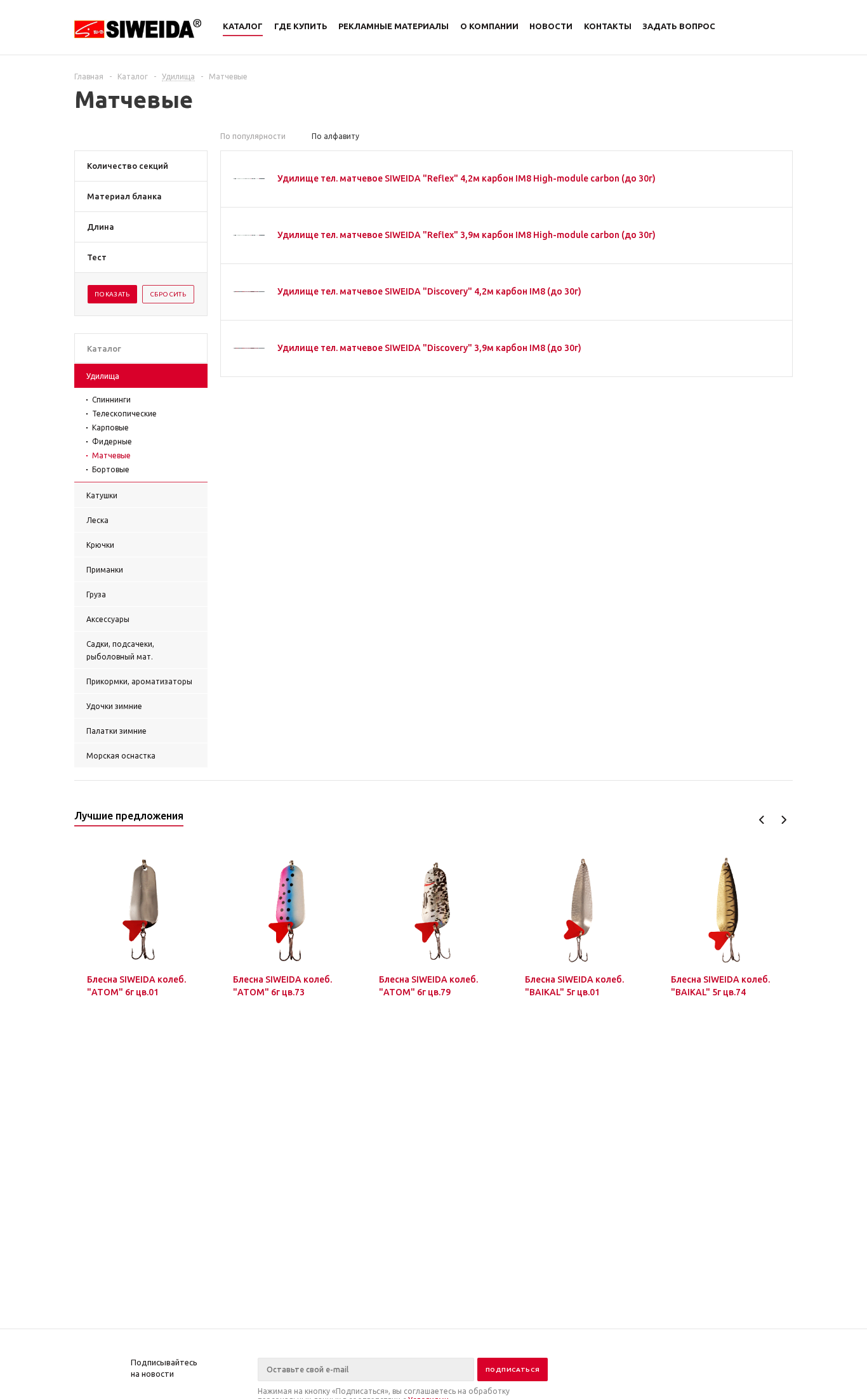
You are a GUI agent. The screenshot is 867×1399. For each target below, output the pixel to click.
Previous (762, 820)
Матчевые (111, 455)
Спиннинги (111, 399)
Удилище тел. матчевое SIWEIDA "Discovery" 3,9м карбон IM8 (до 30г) (429, 348)
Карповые (110, 427)
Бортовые (110, 469)
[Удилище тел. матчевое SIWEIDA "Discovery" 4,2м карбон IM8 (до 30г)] (249, 292)
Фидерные (112, 441)
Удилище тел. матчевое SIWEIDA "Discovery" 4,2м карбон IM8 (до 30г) (429, 291)
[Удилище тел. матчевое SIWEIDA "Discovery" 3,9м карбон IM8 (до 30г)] (249, 348)
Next (783, 820)
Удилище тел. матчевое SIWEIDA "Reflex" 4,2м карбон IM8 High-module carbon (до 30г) (466, 178)
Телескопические (124, 413)
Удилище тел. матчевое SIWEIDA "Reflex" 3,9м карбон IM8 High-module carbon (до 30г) (466, 235)
